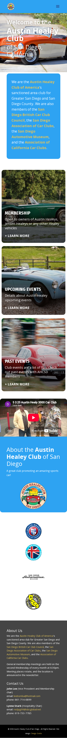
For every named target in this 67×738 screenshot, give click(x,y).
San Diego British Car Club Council (25, 646)
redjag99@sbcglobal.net (27, 709)
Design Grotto (36, 733)
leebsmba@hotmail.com (27, 696)
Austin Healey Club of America (36, 635)
